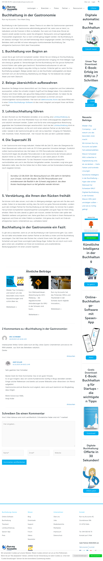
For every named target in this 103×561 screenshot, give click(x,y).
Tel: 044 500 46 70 (85, 532)
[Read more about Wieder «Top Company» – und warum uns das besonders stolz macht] (16, 281)
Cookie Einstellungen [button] (80, 555)
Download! (91, 433)
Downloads (32, 520)
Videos (30, 535)
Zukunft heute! (91, 49)
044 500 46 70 (7, 2)
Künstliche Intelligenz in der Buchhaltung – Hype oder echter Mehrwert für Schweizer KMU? (90, 181)
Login (93, 2)
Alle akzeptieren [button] (95, 555)
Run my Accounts (9, 19)
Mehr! (91, 358)
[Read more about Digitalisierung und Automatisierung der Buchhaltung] (61, 282)
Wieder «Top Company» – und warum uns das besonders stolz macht (89, 132)
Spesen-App (6, 532)
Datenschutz (58, 535)
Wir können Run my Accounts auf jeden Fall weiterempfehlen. (90, 146)
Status (30, 528)
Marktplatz (57, 528)
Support (30, 524)
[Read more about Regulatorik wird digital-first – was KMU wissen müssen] (38, 282)
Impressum (57, 532)
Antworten (71, 356)
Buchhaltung (6, 520)
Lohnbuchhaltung (60, 117)
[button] (99, 2)
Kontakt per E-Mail (85, 535)
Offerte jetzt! (91, 491)
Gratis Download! (90, 103)
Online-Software (7, 517)
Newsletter (31, 539)
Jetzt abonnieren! (91, 237)
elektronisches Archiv (49, 100)
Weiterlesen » (11, 307)
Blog (29, 517)
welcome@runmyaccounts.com (23, 2)
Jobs (55, 520)
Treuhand (5, 524)
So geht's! (91, 284)
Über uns (87, 2)
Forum (30, 532)
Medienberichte (59, 524)
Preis (3, 535)
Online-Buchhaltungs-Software (20, 102)
